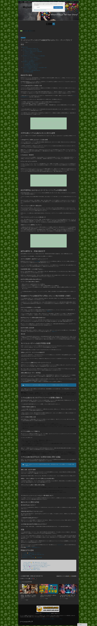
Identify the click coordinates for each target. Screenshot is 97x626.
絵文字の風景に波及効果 (28, 71)
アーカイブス (72, 1)
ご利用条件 (43, 618)
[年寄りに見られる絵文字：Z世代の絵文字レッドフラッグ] (48, 584)
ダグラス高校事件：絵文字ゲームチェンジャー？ (33, 63)
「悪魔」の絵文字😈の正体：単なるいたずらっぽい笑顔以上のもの (35, 566)
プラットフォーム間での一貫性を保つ (31, 57)
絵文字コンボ (28, 547)
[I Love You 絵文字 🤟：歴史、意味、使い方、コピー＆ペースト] (68, 584)
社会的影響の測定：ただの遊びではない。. (32, 64)
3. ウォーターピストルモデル (29, 54)
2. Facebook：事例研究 (28, 53)
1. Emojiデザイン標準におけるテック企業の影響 (33, 51)
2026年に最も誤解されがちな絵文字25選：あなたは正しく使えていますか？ (37, 565)
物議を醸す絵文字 (23, 37)
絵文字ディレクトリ (37, 1)
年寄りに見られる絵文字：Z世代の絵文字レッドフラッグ (48, 596)
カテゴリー (65, 1)
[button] (67, 2)
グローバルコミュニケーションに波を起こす (32, 58)
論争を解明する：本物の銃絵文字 (28, 61)
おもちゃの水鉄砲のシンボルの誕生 (30, 68)
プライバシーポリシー (52, 1)
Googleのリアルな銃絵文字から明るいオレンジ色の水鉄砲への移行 (34, 67)
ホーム (22, 1)
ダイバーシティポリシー (58, 618)
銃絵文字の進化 (25, 47)
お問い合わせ (48, 618)
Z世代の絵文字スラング (36, 547)
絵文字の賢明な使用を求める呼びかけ (31, 66)
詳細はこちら (49, 311)
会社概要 (52, 618)
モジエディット (31, 42)
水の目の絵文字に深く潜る (27, 555)
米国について (60, 1)
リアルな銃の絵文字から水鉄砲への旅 (31, 48)
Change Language (58, 7)
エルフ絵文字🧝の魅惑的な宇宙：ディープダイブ (31, 553)
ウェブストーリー (44, 1)
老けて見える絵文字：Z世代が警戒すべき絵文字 (31, 569)
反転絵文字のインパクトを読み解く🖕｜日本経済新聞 (32, 557)
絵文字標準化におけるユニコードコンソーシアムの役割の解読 (33, 55)
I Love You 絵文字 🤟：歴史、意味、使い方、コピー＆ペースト (67, 596)
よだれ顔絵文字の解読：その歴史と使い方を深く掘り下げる (33, 554)
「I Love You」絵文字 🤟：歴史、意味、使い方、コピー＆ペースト (35, 562)
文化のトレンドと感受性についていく (31, 60)
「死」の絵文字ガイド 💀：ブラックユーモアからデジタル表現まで (35, 563)
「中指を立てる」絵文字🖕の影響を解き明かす (31, 568)
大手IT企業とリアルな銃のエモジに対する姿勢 (30, 50)
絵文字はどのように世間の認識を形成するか (32, 70)
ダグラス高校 (37, 261)
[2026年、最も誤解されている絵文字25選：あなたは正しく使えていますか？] (29, 584)
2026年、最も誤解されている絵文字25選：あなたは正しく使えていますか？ (28, 597)
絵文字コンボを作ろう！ (28, 1)
